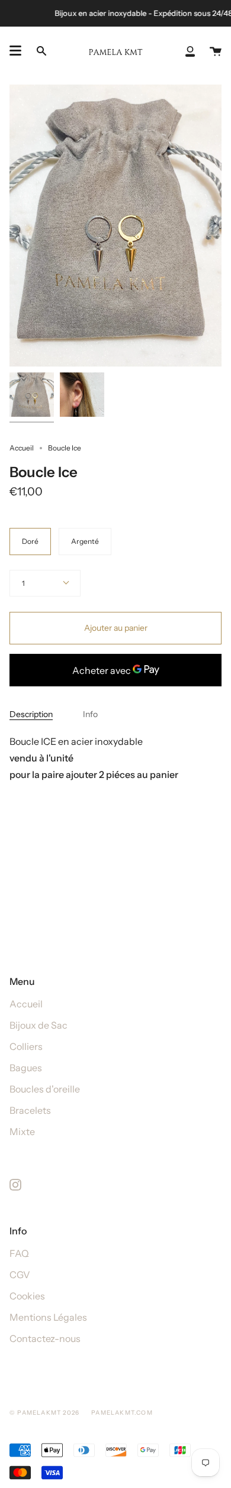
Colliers (26, 1046)
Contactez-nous (45, 1338)
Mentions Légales (48, 1317)
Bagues (25, 1068)
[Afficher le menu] (15, 51)
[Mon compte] (190, 51)
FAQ (19, 1253)
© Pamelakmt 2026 (44, 1412)
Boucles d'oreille (44, 1089)
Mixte (22, 1131)
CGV (19, 1274)
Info (90, 714)
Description (31, 714)
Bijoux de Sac (38, 1025)
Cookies (27, 1296)
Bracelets (30, 1110)
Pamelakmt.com (122, 1412)
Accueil (21, 447)
